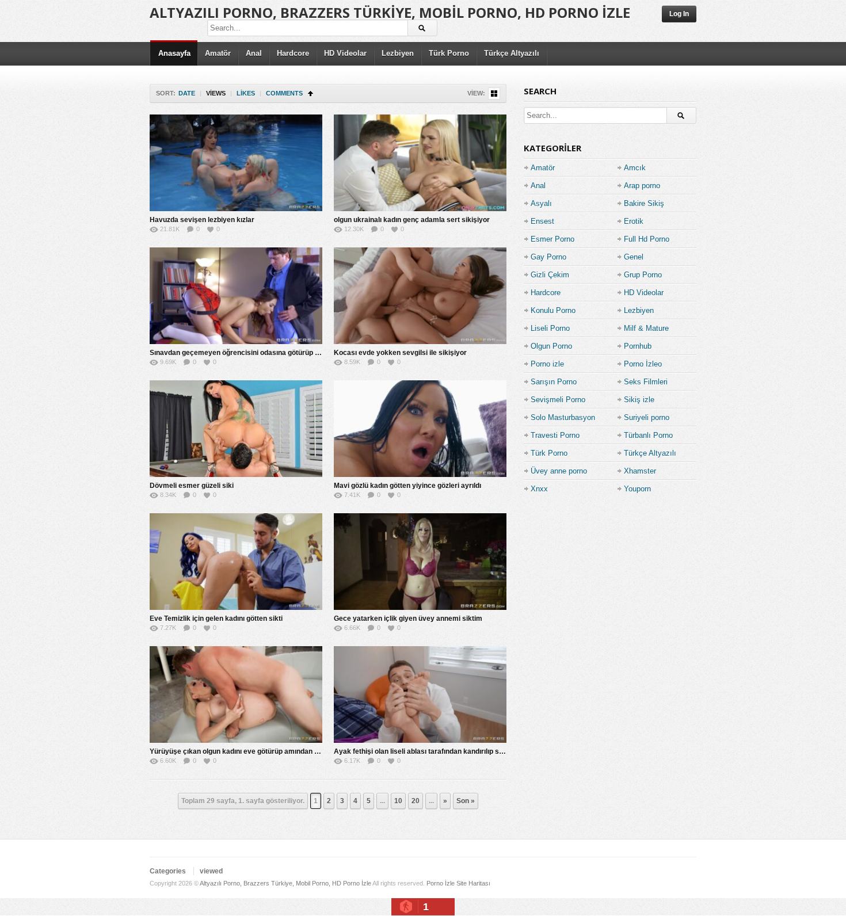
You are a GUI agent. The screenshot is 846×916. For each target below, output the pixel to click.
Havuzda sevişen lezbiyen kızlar (202, 220)
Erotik (633, 221)
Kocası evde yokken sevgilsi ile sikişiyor (400, 353)
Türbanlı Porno (648, 435)
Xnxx (539, 488)
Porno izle (547, 364)
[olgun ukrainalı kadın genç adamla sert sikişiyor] (420, 163)
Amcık (635, 167)
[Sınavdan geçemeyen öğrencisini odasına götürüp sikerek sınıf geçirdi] (236, 296)
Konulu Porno (553, 310)
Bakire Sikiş (644, 203)
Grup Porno (643, 274)
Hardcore (293, 53)
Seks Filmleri (646, 381)
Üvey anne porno (559, 471)
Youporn (637, 488)
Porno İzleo (643, 364)
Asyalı (541, 203)
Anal (254, 53)
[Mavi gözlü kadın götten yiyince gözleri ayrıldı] (420, 429)
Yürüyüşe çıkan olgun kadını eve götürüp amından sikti (239, 751)
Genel (633, 257)
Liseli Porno (550, 328)
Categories (168, 871)
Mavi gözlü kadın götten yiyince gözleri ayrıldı (407, 486)
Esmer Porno (552, 239)
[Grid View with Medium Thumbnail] (494, 93)
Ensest (542, 221)
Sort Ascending (310, 93)
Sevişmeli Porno (558, 399)
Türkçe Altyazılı (511, 53)
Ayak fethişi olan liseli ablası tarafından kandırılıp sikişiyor (428, 751)
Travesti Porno (555, 435)
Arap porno (642, 185)
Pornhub (637, 346)
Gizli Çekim (550, 274)
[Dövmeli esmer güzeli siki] (236, 429)
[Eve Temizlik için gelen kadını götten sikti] (236, 561)
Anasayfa (174, 53)
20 (415, 801)
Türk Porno (449, 53)
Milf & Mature (646, 328)
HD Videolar (345, 53)
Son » (465, 801)
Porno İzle (440, 883)
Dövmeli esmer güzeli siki (192, 486)
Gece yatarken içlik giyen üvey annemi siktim (408, 619)
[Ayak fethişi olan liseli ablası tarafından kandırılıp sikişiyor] (420, 694)
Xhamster (640, 471)
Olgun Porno (551, 346)
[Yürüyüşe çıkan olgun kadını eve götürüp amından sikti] (236, 694)
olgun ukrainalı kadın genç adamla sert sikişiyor (412, 220)
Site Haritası (473, 883)
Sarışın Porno (554, 381)
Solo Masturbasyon (563, 417)
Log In (679, 14)
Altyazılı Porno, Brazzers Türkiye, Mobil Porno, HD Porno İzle (390, 12)
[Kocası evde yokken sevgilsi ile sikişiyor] (420, 296)
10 (398, 801)
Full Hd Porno (646, 239)
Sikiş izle (639, 399)
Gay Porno (548, 257)
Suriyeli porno (646, 417)
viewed (211, 871)
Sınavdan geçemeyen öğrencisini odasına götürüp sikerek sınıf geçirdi (264, 353)
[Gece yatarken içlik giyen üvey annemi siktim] (420, 561)
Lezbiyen (398, 53)
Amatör (218, 53)
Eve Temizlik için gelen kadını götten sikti (216, 619)
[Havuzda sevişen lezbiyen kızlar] (236, 163)
